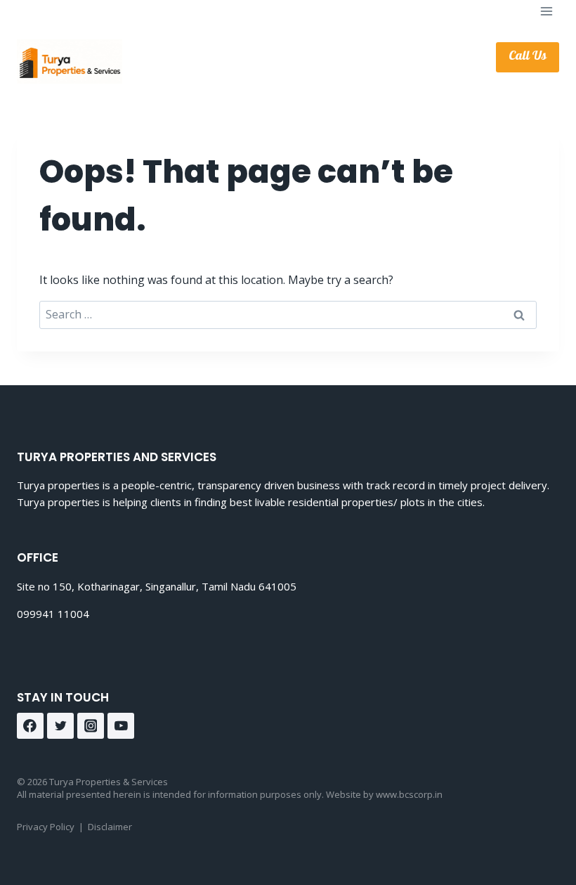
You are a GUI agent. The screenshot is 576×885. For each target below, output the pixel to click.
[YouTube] (120, 726)
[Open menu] (546, 11)
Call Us (527, 56)
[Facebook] (30, 726)
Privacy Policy (45, 826)
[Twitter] (60, 726)
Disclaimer (110, 826)
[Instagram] (90, 726)
